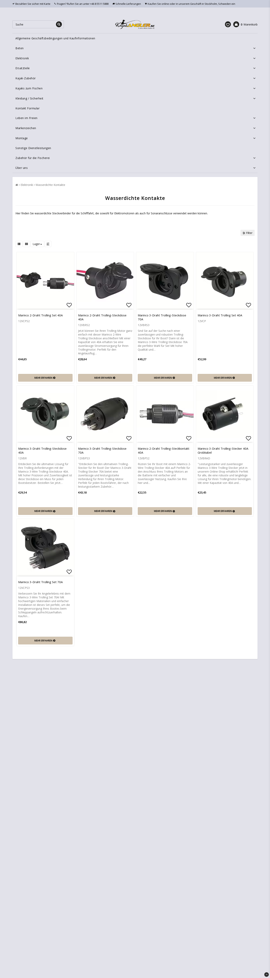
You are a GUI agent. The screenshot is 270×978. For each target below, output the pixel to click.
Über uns (21, 168)
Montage (21, 138)
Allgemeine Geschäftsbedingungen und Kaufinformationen (55, 38)
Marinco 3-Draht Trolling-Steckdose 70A (162, 317)
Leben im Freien (26, 118)
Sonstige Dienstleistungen (33, 148)
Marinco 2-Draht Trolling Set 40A (40, 315)
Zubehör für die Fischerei (32, 158)
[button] (228, 24)
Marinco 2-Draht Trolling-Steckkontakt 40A (163, 450)
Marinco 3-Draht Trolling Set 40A (220, 315)
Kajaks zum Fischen (28, 88)
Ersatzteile (22, 68)
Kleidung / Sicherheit (29, 98)
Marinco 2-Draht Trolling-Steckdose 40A (102, 317)
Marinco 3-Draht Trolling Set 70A (40, 582)
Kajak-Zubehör (25, 78)
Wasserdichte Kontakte (50, 185)
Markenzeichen (25, 128)
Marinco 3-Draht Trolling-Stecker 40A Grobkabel (223, 450)
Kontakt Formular (27, 108)
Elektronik (22, 58)
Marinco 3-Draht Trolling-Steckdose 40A (42, 450)
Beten (19, 48)
